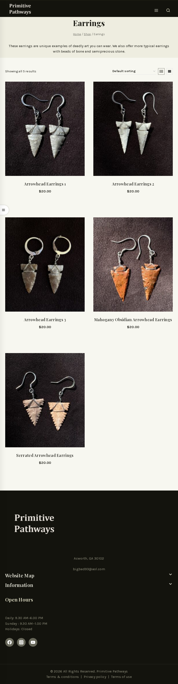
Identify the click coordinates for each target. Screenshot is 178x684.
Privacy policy (95, 677)
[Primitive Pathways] (19, 9)
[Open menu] (156, 9)
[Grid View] (161, 71)
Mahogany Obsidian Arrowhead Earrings (133, 319)
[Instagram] (21, 642)
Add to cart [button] (133, 203)
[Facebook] (9, 642)
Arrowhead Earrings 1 (45, 184)
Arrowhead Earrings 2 (133, 184)
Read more (45, 203)
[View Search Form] (168, 9)
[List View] (169, 71)
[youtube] (33, 642)
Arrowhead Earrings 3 (45, 319)
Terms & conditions (62, 677)
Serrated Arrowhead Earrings (44, 455)
